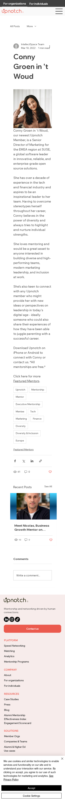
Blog (6, 710)
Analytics (9, 656)
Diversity (21, 426)
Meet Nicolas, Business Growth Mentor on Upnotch (31, 528)
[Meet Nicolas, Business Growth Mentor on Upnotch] (33, 506)
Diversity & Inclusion (27, 433)
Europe (20, 440)
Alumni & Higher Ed (14, 746)
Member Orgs (12, 736)
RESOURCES (11, 693)
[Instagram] (11, 619)
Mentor (20, 396)
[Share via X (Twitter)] (23, 461)
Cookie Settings (31, 795)
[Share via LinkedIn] (32, 461)
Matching (9, 651)
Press (7, 704)
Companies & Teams (15, 741)
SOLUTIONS (11, 730)
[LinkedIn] (6, 619)
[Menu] (59, 11)
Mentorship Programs (16, 661)
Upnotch (20, 389)
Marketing (21, 418)
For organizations (14, 680)
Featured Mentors (23, 449)
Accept (31, 788)
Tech (33, 411)
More (30, 26)
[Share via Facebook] (15, 461)
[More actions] (50, 46)
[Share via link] (40, 461)
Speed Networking (14, 645)
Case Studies (11, 699)
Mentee (20, 411)
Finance (37, 418)
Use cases (9, 750)
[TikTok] (17, 619)
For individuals (12, 685)
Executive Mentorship (28, 404)
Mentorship (37, 389)
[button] (32, 629)
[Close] (60, 760)
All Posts (15, 26)
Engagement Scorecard (17, 723)
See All (48, 486)
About (7, 675)
